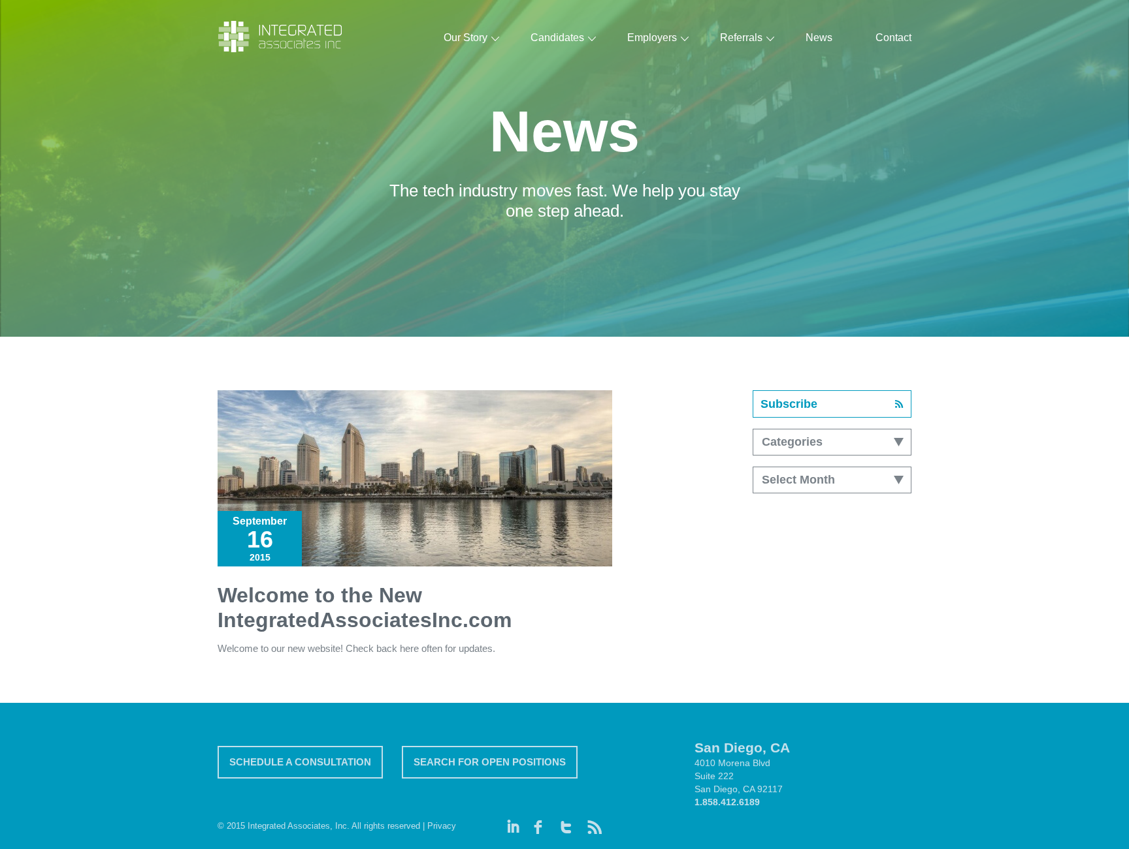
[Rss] (593, 823)
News (819, 37)
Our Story (465, 37)
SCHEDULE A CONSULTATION (300, 761)
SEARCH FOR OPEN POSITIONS (490, 761)
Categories (792, 441)
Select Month (798, 479)
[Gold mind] (281, 37)
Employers (652, 37)
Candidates (557, 37)
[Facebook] (540, 823)
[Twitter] (567, 823)
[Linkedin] (513, 823)
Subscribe (789, 403)
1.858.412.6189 (727, 802)
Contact (893, 37)
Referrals (741, 37)
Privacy (441, 826)
